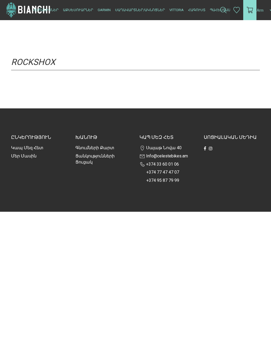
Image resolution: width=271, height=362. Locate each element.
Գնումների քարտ (94, 147)
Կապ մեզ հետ (27, 147)
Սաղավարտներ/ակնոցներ (140, 10)
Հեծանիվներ (45, 10)
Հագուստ (196, 10)
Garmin (104, 10)
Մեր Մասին (24, 155)
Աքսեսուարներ (78, 10)
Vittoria (176, 10)
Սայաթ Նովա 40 (163, 147)
